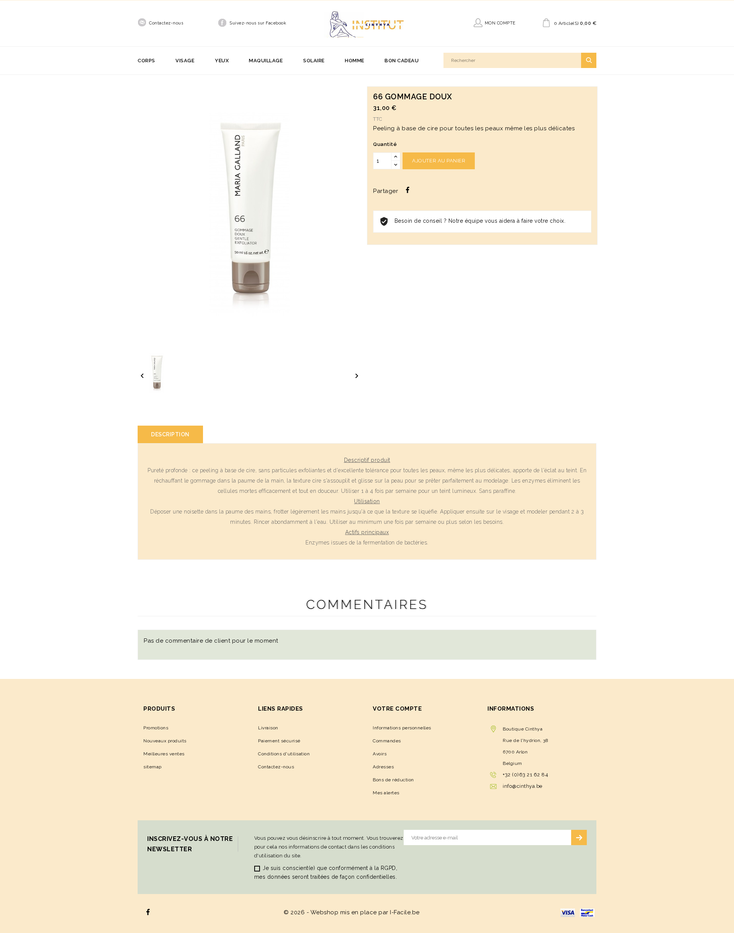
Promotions (155, 728)
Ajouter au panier (438, 161)
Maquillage (266, 60)
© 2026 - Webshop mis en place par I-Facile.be (352, 912)
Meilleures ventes (164, 753)
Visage (184, 60)
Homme (354, 60)
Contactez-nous (166, 23)
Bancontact (587, 913)
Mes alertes (386, 792)
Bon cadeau (402, 60)
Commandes (387, 740)
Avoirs (379, 753)
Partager (407, 190)
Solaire (314, 60)
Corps (146, 60)
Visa (567, 913)
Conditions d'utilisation (284, 753)
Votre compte (397, 708)
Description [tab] (170, 434)
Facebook (148, 912)
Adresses (383, 766)
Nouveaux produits (165, 740)
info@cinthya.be (522, 786)
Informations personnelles (402, 728)
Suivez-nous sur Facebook (257, 23)
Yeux (222, 60)
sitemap (152, 766)
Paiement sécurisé (279, 740)
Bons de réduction (393, 779)
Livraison (268, 728)
